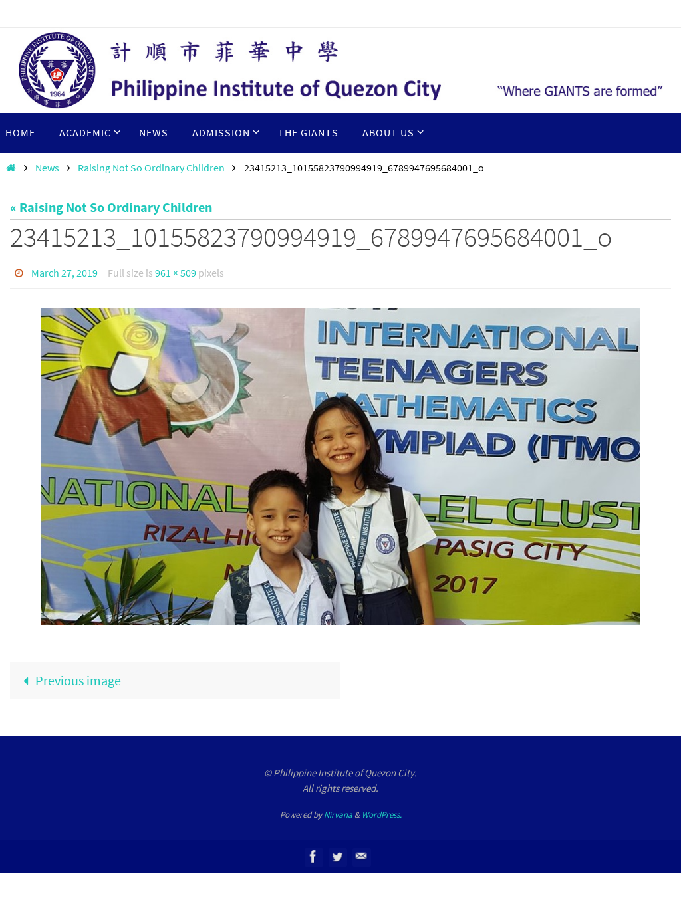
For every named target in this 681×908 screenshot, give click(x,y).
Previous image (78, 676)
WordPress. (382, 810)
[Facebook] (313, 853)
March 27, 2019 (64, 271)
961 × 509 (175, 271)
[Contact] (361, 853)
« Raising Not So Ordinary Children (111, 207)
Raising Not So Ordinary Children (151, 167)
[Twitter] (337, 853)
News (47, 167)
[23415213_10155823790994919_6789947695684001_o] (340, 463)
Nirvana (338, 810)
